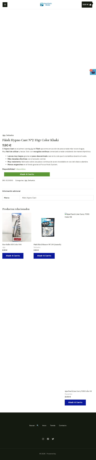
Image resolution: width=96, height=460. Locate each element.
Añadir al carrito (27, 174)
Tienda (52, 425)
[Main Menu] (5, 4)
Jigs (4, 135)
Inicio (44, 425)
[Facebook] (48, 439)
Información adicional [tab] (11, 191)
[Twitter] (53, 439)
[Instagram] (43, 439)
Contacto (62, 425)
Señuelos (10, 135)
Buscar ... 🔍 (34, 425)
